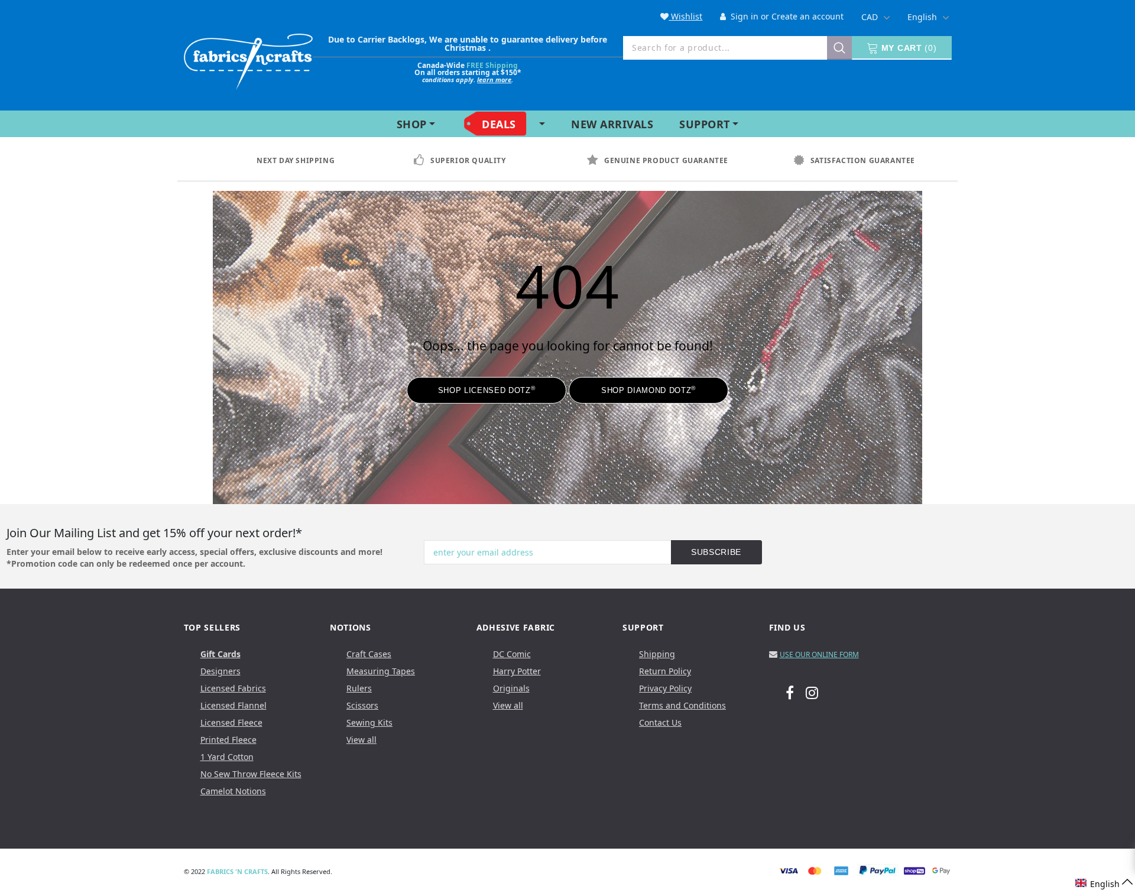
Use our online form (819, 654)
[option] (307, 161)
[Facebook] (790, 692)
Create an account (807, 16)
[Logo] (248, 59)
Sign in (743, 16)
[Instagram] (812, 692)
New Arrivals (612, 124)
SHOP (412, 124)
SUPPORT (704, 124)
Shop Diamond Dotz (648, 390)
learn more (494, 79)
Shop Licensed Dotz (486, 390)
